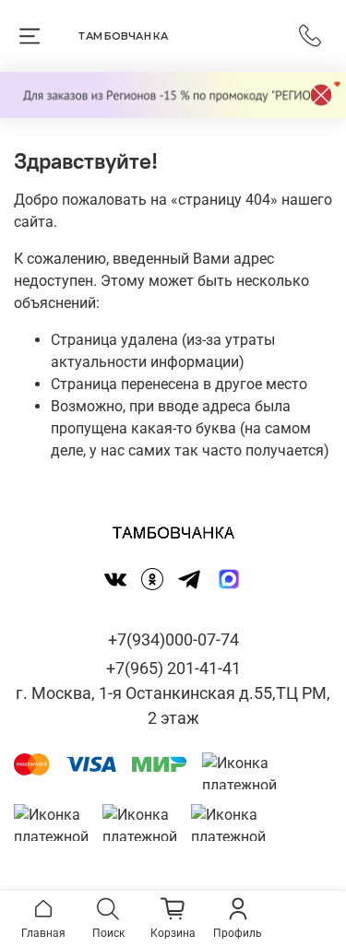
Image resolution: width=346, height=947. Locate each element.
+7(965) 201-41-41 (173, 668)
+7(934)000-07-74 (173, 639)
